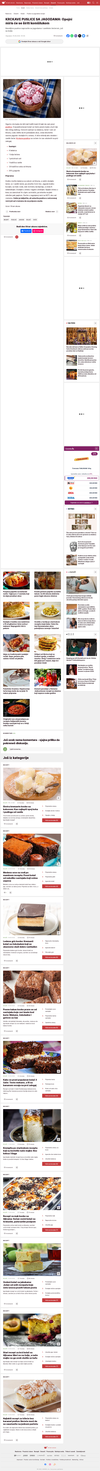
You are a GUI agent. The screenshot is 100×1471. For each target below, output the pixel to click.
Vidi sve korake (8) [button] (51, 957)
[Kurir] (25, 1455)
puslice (8, 127)
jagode (21, 219)
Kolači (23, 13)
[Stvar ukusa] (8, 2)
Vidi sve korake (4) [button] (51, 886)
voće (35, 219)
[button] (58, 35)
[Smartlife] (71, 1455)
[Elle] (64, 1455)
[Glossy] (83, 1455)
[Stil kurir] (78, 1455)
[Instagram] (50, 1464)
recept (6, 219)
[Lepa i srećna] (49, 1455)
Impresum (20, 1459)
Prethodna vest (14, 211)
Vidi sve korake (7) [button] (51, 1230)
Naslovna (8, 13)
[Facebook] (45, 1464)
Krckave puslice (23, 138)
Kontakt (42, 1459)
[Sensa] (56, 1455)
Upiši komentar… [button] (16, 749)
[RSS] (55, 1464)
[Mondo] (17, 1455)
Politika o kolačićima (52, 1459)
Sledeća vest (50, 211)
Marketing (75, 1459)
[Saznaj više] (95, 323)
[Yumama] (41, 1455)
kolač (28, 219)
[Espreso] (32, 1455)
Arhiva (81, 1459)
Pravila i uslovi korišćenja (31, 1459)
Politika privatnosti (65, 1459)
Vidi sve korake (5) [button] (51, 820)
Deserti (16, 13)
